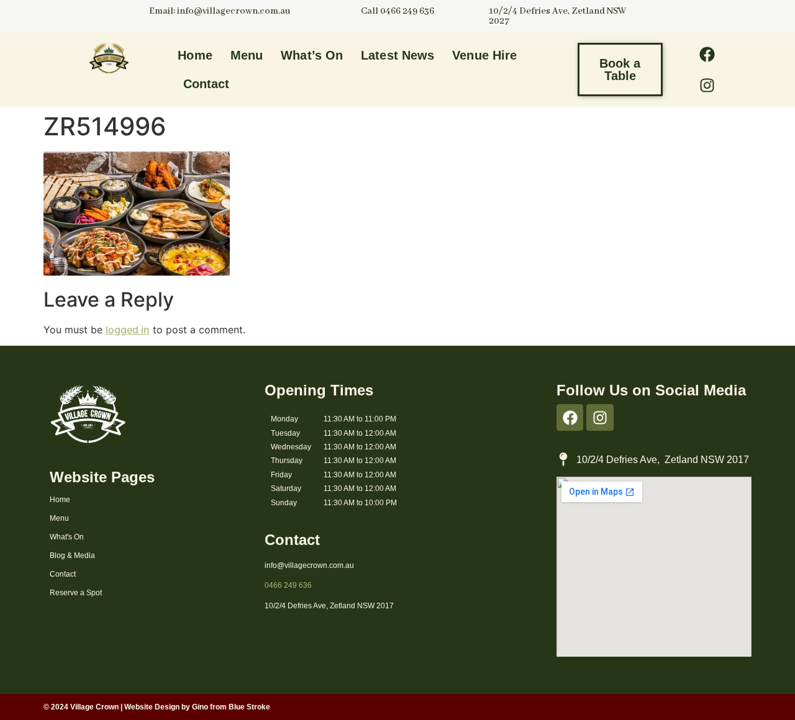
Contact (206, 84)
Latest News (397, 55)
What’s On (312, 55)
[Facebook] (706, 54)
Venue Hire (484, 55)
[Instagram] (706, 85)
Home (195, 55)
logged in (128, 329)
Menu (246, 55)
